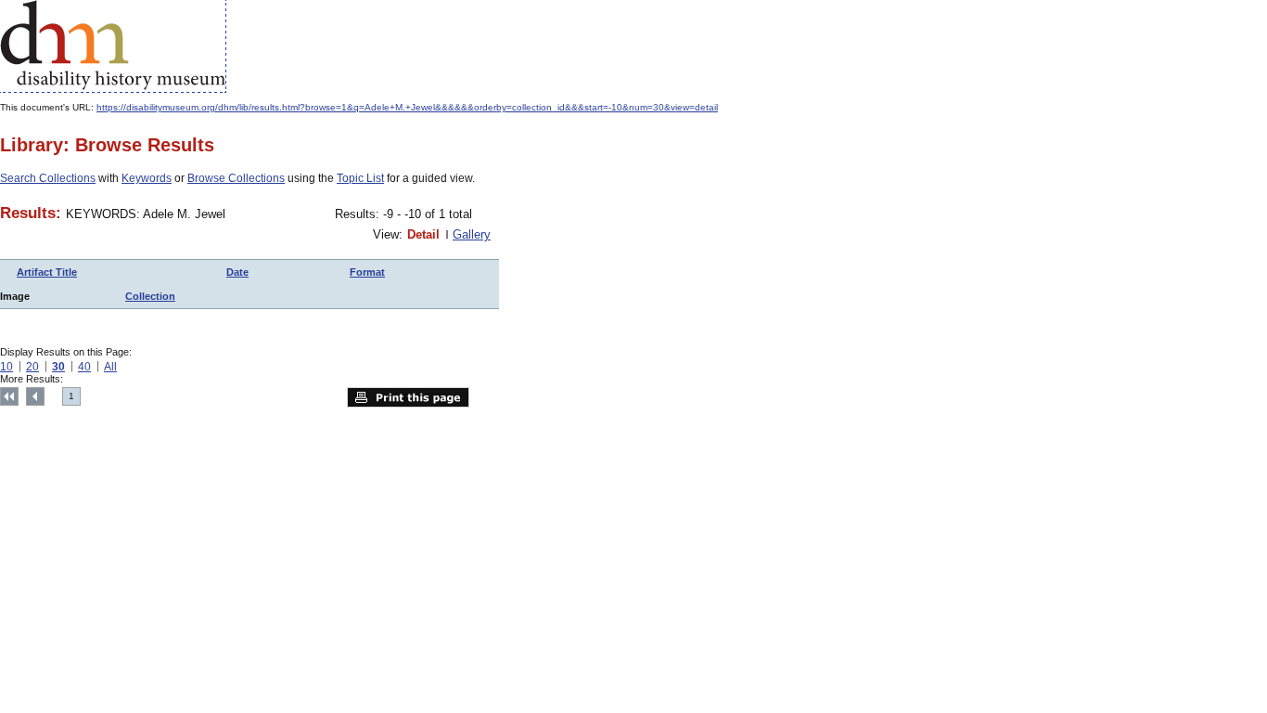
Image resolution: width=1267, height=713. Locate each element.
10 (6, 366)
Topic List (360, 178)
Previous (35, 396)
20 (32, 366)
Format (367, 272)
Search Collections (48, 178)
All (110, 366)
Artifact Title (47, 272)
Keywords (147, 178)
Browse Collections (236, 178)
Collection (150, 296)
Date (237, 272)
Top (9, 396)
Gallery (472, 234)
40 (84, 366)
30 (58, 366)
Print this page (408, 397)
